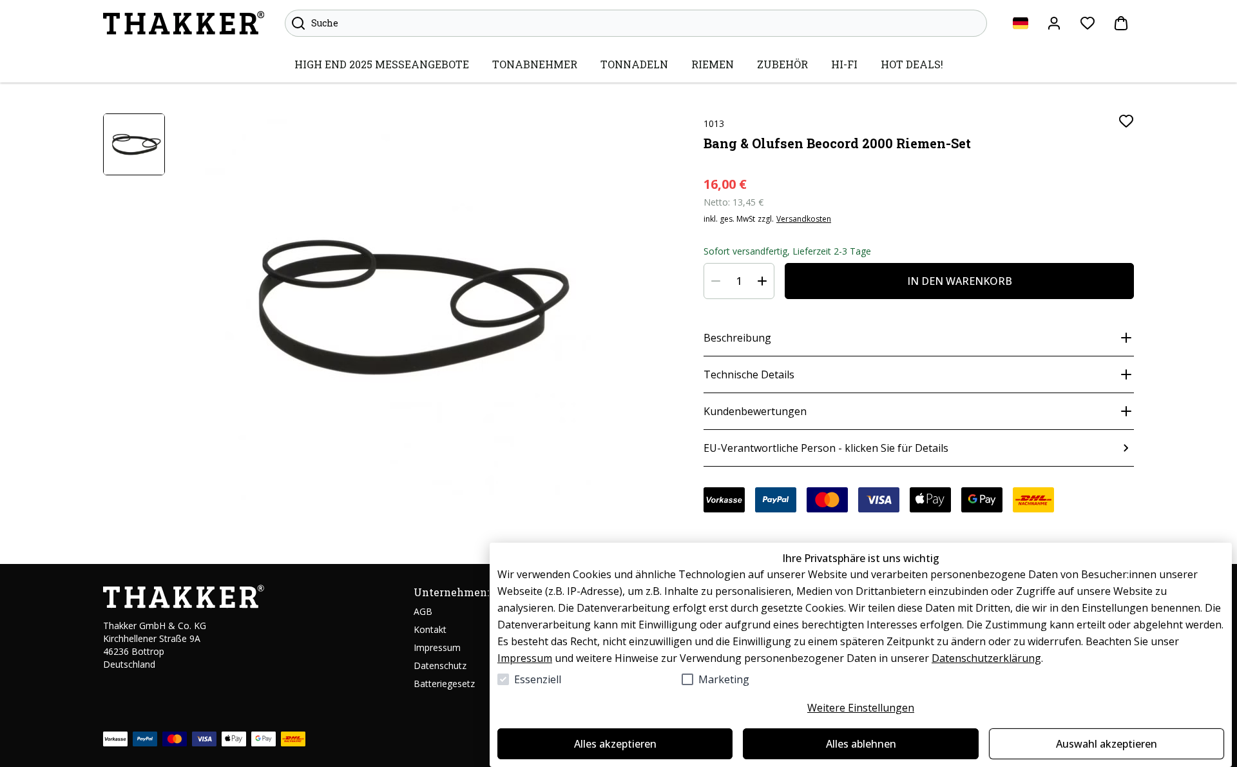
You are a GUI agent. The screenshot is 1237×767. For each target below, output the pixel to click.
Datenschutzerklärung (986, 658)
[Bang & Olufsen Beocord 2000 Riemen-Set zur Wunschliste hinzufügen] (1126, 121)
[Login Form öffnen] (1054, 23)
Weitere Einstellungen (860, 708)
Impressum (524, 658)
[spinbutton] (739, 281)
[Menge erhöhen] (762, 281)
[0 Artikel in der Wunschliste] (1087, 23)
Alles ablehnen (861, 744)
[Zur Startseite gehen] (183, 23)
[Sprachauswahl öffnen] (1020, 23)
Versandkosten (803, 219)
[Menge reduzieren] (715, 281)
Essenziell (537, 679)
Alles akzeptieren (615, 744)
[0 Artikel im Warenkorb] (1121, 23)
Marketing (723, 679)
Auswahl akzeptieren (1106, 744)
